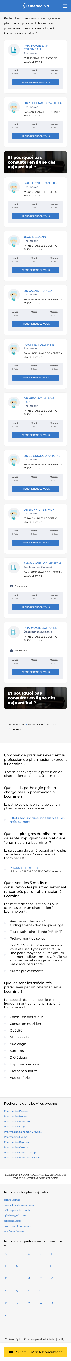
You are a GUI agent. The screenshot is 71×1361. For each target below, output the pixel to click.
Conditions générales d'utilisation (39, 1339)
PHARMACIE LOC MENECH (42, 563)
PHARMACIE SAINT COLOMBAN (37, 47)
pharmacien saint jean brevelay (23, 1131)
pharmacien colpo (15, 1126)
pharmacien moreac (16, 1116)
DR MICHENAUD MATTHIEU (43, 103)
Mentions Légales (13, 1339)
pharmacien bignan (16, 1111)
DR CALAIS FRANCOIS (39, 290)
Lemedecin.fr (16, 724)
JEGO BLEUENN (35, 237)
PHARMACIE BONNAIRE (40, 628)
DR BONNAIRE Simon (39, 509)
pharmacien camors (16, 1147)
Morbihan (52, 724)
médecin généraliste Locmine (17, 1210)
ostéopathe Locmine (13, 1220)
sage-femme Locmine (14, 1231)
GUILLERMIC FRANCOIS (40, 183)
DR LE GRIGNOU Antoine (42, 456)
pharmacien (35, 724)
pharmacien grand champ (20, 1152)
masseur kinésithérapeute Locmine (20, 1205)
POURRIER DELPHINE (39, 344)
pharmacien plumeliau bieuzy (22, 1157)
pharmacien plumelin (17, 1121)
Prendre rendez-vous (35, 82)
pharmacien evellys (15, 1136)
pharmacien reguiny (16, 1142)
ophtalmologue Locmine (15, 1215)
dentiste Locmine (12, 1199)
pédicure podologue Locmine (17, 1226)
